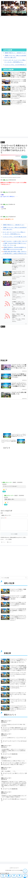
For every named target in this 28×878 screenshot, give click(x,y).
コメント (3, 517)
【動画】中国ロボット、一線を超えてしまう (15, 52)
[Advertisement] (14, 34)
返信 (4, 491)
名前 (2, 513)
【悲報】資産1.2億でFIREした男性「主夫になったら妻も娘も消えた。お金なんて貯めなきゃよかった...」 (15, 253)
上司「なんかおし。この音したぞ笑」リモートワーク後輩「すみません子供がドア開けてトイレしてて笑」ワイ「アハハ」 (15, 243)
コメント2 (24, 157)
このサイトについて (14, 867)
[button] (26, 577)
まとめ (3, 142)
